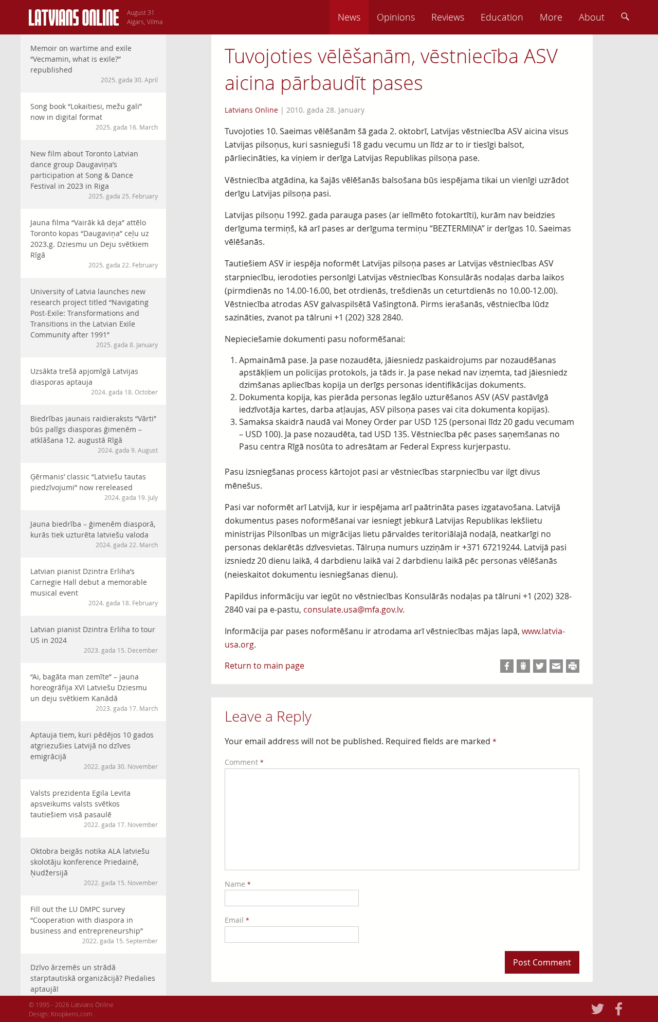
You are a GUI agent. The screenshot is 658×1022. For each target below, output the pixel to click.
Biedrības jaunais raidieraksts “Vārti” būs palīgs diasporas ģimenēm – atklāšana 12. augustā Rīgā (94, 434)
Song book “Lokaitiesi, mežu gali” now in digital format (94, 116)
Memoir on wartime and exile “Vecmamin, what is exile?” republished (94, 63)
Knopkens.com (72, 1014)
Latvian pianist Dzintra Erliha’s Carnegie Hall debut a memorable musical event (94, 586)
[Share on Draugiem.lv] (523, 666)
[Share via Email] (556, 666)
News (349, 17)
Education (502, 17)
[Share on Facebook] (507, 666)
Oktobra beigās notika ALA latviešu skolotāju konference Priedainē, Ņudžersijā (94, 866)
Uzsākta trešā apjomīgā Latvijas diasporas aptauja (94, 381)
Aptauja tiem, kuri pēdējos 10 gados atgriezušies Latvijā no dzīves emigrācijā (94, 750)
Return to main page (264, 665)
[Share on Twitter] (539, 666)
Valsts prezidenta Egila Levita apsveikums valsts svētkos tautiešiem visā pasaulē (94, 808)
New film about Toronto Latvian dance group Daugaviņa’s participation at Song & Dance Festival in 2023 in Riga (94, 174)
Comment (244, 762)
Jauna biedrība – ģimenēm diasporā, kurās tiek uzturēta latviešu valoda (94, 534)
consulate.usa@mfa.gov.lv (353, 609)
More (551, 17)
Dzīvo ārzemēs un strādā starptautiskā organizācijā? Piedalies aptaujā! (94, 982)
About (592, 17)
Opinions (396, 17)
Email (237, 920)
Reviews (447, 17)
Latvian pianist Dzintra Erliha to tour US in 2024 (94, 639)
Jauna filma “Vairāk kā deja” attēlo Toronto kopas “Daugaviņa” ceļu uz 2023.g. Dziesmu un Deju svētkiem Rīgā (94, 243)
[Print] (572, 666)
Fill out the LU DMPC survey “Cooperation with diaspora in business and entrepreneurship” (94, 924)
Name (238, 884)
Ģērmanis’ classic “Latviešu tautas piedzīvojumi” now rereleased (94, 486)
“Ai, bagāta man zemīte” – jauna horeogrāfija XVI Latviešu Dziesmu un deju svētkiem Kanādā (94, 692)
